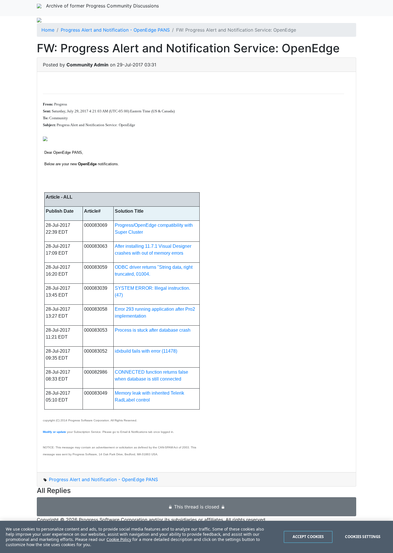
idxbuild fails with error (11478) (146, 351)
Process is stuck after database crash (152, 330)
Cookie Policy (118, 539)
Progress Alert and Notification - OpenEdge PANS (115, 30)
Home (47, 30)
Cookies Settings (362, 536)
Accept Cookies (308, 536)
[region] (196, 537)
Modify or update (54, 431)
